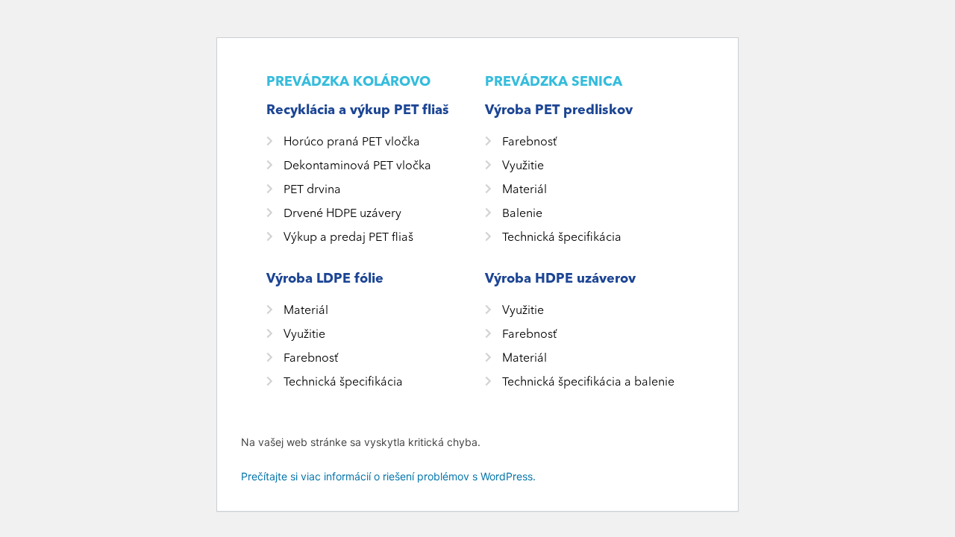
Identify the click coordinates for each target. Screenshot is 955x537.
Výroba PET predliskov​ (559, 110)
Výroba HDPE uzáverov (560, 278)
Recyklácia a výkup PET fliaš (357, 110)
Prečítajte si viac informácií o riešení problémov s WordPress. (388, 476)
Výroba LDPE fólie (324, 278)
